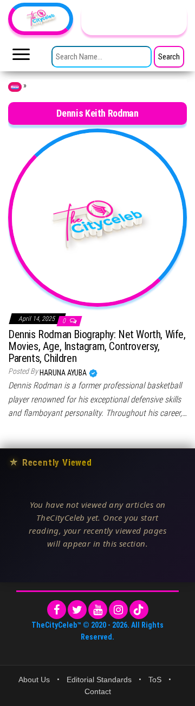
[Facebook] (56, 609)
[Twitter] (77, 609)
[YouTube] (97, 609)
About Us (34, 679)
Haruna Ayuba (64, 372)
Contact (97, 691)
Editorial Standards (99, 679)
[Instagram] (118, 609)
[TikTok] (138, 609)
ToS (154, 679)
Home (15, 87)
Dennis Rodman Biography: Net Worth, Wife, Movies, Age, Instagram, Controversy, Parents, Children (97, 346)
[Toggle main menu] (21, 57)
